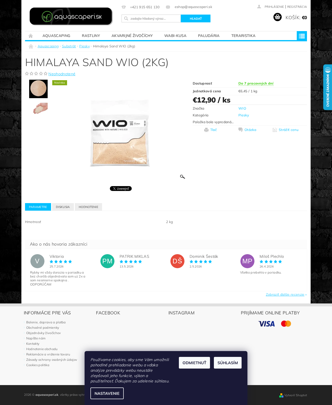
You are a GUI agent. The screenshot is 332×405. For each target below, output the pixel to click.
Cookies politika (37, 365)
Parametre (38, 207)
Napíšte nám (36, 338)
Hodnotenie (88, 207)
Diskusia (63, 207)
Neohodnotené (61, 73)
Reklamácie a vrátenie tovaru (48, 354)
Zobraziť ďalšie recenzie (285, 294)
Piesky (243, 115)
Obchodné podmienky (42, 327)
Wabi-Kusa (175, 35)
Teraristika (243, 35)
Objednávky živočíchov (43, 333)
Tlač (213, 130)
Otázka (250, 130)
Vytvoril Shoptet (295, 395)
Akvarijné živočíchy (132, 35)
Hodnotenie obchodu (42, 349)
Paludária (209, 35)
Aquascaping (56, 35)
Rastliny (91, 35)
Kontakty (33, 343)
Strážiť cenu (288, 130)
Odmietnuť (194, 362)
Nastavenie (107, 393)
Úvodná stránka (31, 35)
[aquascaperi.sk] (72, 17)
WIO (242, 108)
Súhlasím (228, 362)
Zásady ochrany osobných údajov (51, 360)
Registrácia (297, 7)
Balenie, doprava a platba (46, 322)
